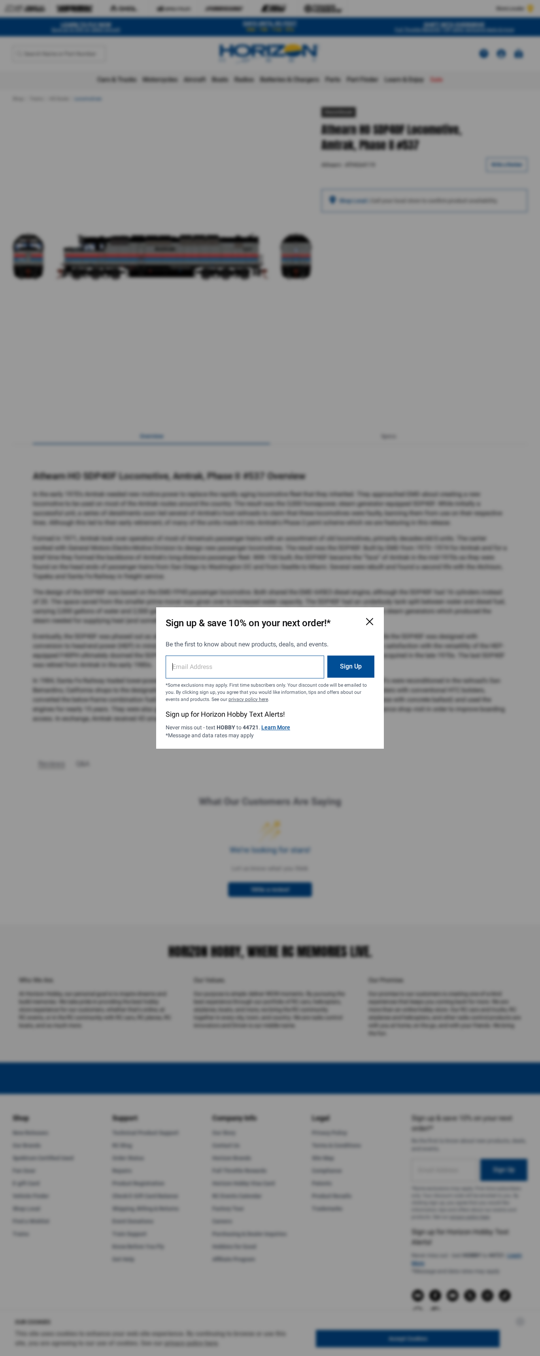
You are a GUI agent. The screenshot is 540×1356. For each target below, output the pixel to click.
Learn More (275, 727)
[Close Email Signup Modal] (369, 621)
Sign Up (351, 666)
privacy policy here (248, 699)
